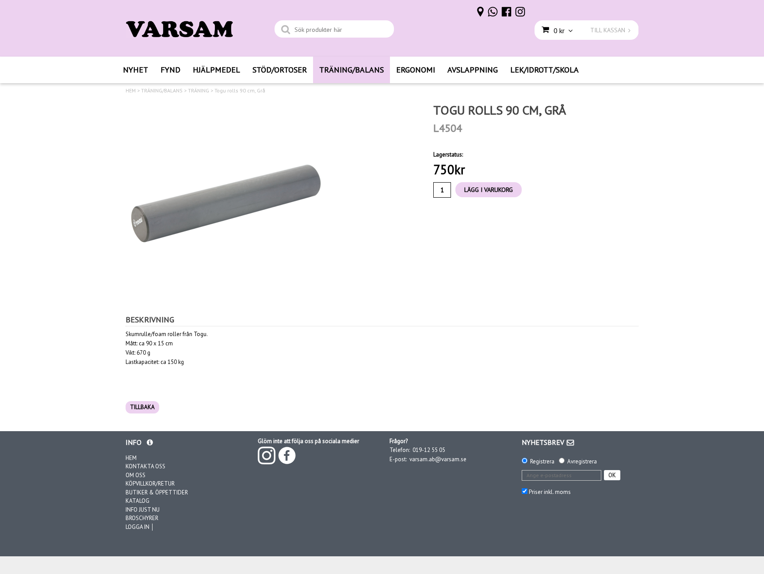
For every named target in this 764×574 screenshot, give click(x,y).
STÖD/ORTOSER (279, 70)
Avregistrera (582, 461)
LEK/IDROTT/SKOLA (544, 70)
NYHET (135, 70)
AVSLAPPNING (472, 70)
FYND (170, 70)
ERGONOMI (415, 70)
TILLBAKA (142, 407)
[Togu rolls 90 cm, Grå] (225, 202)
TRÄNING (198, 91)
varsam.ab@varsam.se (437, 459)
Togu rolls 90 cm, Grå (239, 91)
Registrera (542, 461)
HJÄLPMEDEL (216, 70)
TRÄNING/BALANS (351, 70)
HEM (131, 91)
